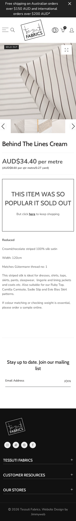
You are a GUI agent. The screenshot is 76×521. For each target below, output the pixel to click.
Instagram (7, 445)
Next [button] (73, 126)
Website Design (53, 509)
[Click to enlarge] (66, 50)
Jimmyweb (38, 514)
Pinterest (24, 445)
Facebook (33, 445)
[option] (38, 81)
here (32, 214)
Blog (16, 445)
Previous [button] (2, 126)
